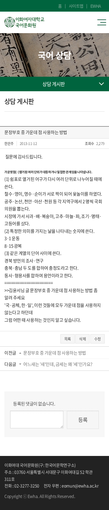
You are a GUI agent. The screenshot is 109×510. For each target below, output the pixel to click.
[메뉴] (103, 22)
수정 (97, 338)
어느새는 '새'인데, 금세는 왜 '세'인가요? (57, 364)
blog (23, 501)
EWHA (95, 6)
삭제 (82, 338)
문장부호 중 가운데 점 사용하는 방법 (54, 353)
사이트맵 (76, 6)
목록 (67, 338)
